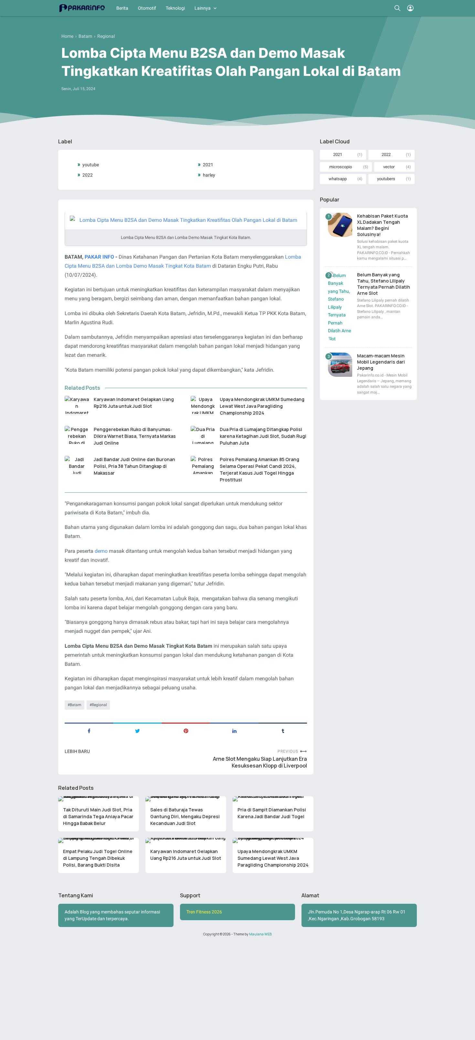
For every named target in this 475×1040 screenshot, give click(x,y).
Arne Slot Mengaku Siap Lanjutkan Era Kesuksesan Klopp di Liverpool (260, 762)
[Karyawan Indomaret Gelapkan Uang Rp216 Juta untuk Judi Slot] (77, 405)
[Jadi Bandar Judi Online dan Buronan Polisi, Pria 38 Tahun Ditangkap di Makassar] (77, 465)
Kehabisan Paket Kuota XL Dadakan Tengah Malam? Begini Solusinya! (382, 225)
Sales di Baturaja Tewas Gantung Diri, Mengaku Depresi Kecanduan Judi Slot (185, 816)
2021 (208, 164)
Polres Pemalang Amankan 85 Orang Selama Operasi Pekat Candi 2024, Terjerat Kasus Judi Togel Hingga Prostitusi (259, 469)
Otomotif (147, 8)
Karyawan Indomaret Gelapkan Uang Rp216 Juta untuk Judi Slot (134, 402)
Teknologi (175, 8)
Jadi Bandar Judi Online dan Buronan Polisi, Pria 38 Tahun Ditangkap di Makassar (134, 466)
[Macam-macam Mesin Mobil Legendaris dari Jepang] (340, 365)
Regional (99, 705)
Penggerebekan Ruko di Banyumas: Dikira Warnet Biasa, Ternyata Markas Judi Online (135, 436)
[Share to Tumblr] (283, 730)
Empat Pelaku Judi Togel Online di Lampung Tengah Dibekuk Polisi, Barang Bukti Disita (97, 858)
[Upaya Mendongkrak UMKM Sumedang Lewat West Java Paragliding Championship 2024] (203, 405)
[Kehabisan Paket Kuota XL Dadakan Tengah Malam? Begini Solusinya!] (340, 225)
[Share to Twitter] (137, 730)
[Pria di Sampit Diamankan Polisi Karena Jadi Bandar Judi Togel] (273, 798)
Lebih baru (77, 751)
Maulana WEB (260, 934)
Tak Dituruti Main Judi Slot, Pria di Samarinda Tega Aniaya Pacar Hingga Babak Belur (98, 816)
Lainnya (203, 8)
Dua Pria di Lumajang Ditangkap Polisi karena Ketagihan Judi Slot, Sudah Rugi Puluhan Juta (263, 436)
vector (389, 166)
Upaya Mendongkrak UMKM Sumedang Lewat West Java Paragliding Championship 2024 (262, 406)
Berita (122, 8)
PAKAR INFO (99, 257)
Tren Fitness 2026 (204, 911)
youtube (90, 164)
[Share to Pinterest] (186, 730)
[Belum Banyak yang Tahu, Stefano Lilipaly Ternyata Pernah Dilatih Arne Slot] (340, 307)
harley (209, 175)
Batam (75, 705)
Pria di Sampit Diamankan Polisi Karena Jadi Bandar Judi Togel (272, 813)
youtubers (386, 178)
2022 (87, 175)
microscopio (340, 166)
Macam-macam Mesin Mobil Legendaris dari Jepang (381, 362)
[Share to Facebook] (89, 730)
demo (101, 551)
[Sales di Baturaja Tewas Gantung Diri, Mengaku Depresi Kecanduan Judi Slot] (185, 798)
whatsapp (338, 178)
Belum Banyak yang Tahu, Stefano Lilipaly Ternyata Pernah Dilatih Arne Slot (383, 284)
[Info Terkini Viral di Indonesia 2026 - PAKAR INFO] (81, 8)
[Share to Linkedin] (234, 730)
